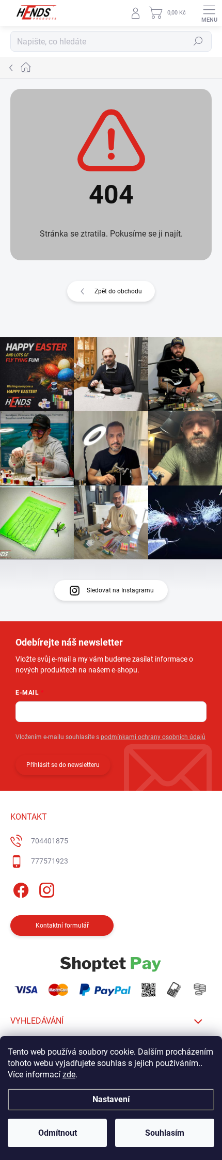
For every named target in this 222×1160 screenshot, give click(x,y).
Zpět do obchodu (118, 291)
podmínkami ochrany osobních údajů (153, 737)
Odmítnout (57, 1133)
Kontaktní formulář (62, 925)
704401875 (49, 841)
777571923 (49, 861)
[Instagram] (45, 889)
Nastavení (111, 1099)
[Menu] (209, 13)
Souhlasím (164, 1133)
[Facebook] (19, 889)
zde (68, 1074)
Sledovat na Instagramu (120, 590)
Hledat (198, 41)
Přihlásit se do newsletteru (63, 765)
